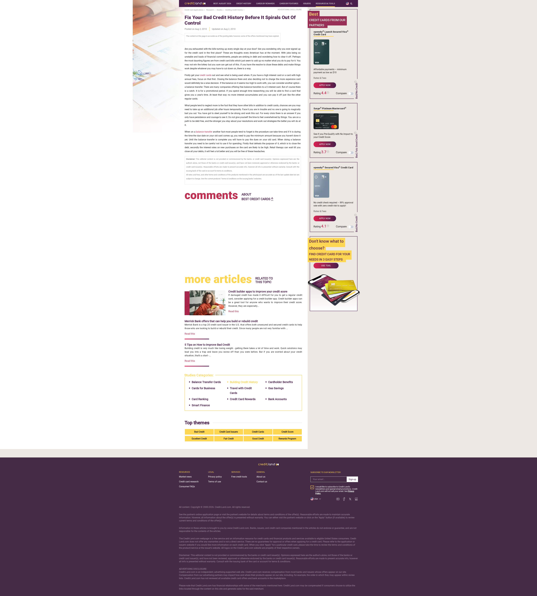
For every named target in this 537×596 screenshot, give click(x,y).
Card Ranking (200, 399)
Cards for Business (203, 388)
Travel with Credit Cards (241, 391)
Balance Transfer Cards (206, 382)
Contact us (261, 481)
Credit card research (189, 481)
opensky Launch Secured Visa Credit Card (331, 33)
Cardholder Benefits (280, 382)
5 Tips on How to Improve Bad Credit (207, 344)
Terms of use (214, 481)
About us (260, 476)
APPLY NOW (324, 85)
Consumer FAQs (187, 486)
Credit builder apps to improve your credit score (257, 291)
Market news (185, 476)
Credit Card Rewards (242, 399)
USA (316, 499)
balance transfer (204, 131)
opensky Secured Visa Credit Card (333, 167)
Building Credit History (244, 382)
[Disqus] (243, 237)
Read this (233, 311)
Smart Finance (201, 405)
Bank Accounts (277, 399)
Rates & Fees (320, 78)
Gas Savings (276, 388)
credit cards (205, 75)
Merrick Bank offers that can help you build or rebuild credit (221, 321)
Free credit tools (239, 476)
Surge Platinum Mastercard (330, 108)
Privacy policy (215, 476)
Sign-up (352, 479)
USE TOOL (326, 265)
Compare (341, 93)
